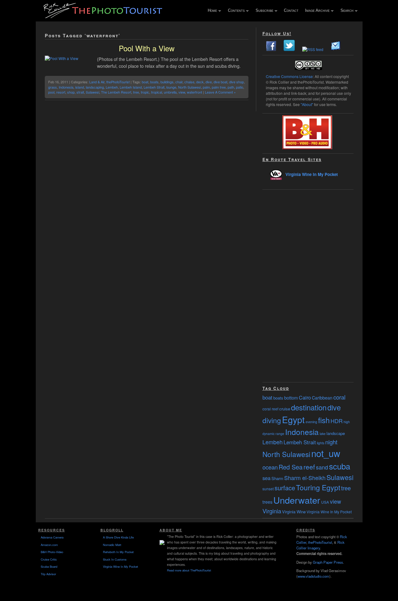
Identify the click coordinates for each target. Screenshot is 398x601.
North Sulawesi (189, 87)
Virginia (271, 511)
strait (80, 92)
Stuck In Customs (115, 559)
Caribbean (322, 398)
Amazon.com (49, 545)
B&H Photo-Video (52, 552)
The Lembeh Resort (116, 92)
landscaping (95, 87)
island (79, 87)
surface (285, 487)
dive (209, 81)
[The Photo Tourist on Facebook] (271, 49)
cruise (284, 409)
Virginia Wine (294, 512)
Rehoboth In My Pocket (118, 552)
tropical (156, 92)
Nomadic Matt (112, 545)
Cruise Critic (49, 559)
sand (322, 467)
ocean (270, 467)
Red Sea (291, 466)
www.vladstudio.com (313, 576)
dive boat (220, 81)
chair (179, 81)
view (181, 92)
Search (346, 11)
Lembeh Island (131, 87)
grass (52, 87)
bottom (291, 398)
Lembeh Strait (154, 87)
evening (311, 421)
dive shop (236, 81)
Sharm (277, 478)
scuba (339, 466)
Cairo (305, 397)
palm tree (219, 87)
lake (323, 433)
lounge (171, 87)
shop (71, 92)
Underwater (296, 499)
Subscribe (263, 11)
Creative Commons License (289, 76)
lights (320, 443)
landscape (335, 433)
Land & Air (96, 81)
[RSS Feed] (312, 49)
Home (211, 11)
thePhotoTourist (118, 81)
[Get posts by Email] (336, 49)
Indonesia (66, 87)
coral (339, 397)
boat (145, 81)
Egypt (293, 419)
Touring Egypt (318, 487)
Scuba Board (49, 566)
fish (324, 419)
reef (309, 466)
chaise (189, 81)
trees (267, 502)
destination (308, 407)
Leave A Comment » (220, 92)
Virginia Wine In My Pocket (311, 174)
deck (200, 81)
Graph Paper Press (328, 562)
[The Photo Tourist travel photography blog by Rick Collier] (103, 16)
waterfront (194, 92)
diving (271, 420)
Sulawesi (92, 92)
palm (206, 87)
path (231, 87)
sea (266, 478)
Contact (291, 10)
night (331, 442)
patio (239, 87)
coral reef (270, 408)
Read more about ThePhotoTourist (189, 570)
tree (136, 92)
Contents (235, 11)
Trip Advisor (48, 574)
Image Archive (316, 11)
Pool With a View (146, 48)
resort (60, 92)
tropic (145, 92)
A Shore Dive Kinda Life (118, 537)
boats (154, 81)
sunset (268, 488)
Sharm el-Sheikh (305, 478)
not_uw (325, 453)
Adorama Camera (52, 537)
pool (51, 92)
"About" (307, 104)
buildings (167, 81)
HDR (337, 421)
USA (325, 502)
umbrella (170, 92)
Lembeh (112, 87)
